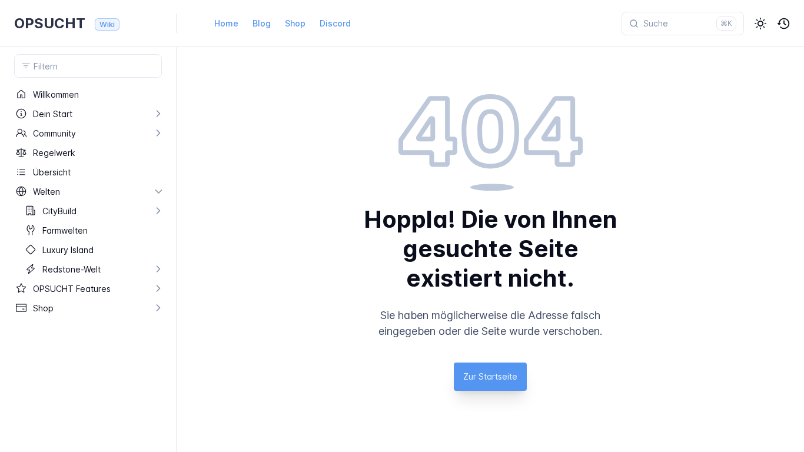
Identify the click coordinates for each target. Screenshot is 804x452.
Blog (262, 23)
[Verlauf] (784, 23)
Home (226, 23)
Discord (335, 23)
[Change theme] (760, 23)
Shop (295, 23)
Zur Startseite (490, 376)
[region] (88, 268)
